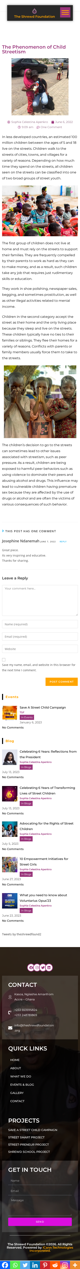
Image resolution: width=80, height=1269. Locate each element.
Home (14, 1060)
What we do (20, 1076)
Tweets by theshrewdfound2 (21, 934)
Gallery (17, 1093)
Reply (63, 541)
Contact (17, 1101)
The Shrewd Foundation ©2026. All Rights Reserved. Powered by (40, 1247)
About (15, 1068)
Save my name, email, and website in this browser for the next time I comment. (38, 667)
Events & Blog (22, 1085)
